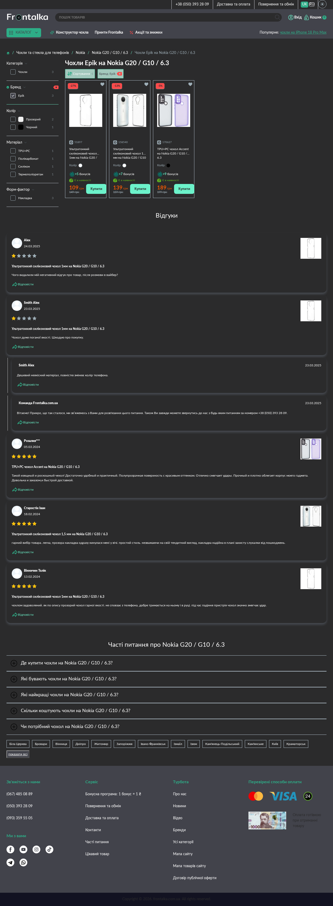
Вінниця (61, 743)
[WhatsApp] (23, 862)
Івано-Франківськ (153, 743)
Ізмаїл (178, 743)
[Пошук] (277, 17)
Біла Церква (18, 743)
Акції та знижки (148, 32)
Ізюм (193, 743)
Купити (96, 189)
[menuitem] (304, 5)
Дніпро (80, 743)
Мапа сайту (183, 854)
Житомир (101, 743)
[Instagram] (36, 849)
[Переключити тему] (322, 4)
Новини (179, 806)
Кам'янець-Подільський (222, 743)
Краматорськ (295, 743)
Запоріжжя (124, 743)
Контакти (93, 830)
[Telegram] (10, 862)
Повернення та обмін (276, 4)
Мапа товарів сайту (189, 866)
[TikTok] (49, 849)
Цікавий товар (97, 854)
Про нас (180, 794)
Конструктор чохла (72, 32)
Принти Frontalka (109, 32)
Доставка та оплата (233, 4)
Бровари (41, 743)
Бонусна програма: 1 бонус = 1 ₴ (113, 794)
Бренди (179, 830)
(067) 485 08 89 (20, 794)
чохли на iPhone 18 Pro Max (303, 32)
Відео (177, 818)
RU (311, 4)
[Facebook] (10, 849)
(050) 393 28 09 (20, 806)
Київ (275, 743)
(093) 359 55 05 (20, 818)
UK (304, 4)
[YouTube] (23, 849)
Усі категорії (183, 842)
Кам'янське (256, 743)
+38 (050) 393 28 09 (192, 4)
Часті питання (97, 842)
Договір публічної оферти (194, 878)
